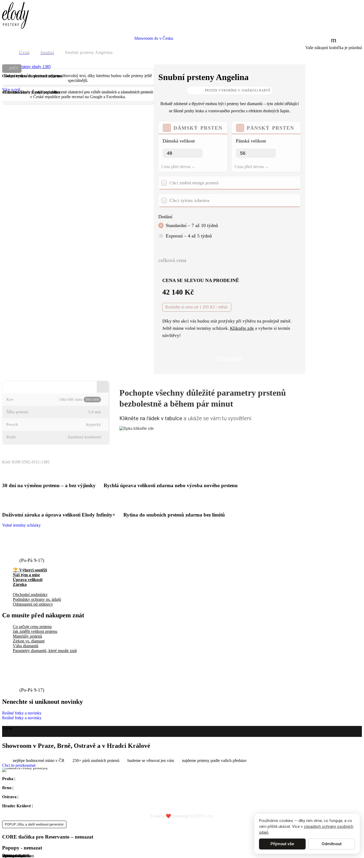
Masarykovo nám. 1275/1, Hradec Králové (70, 806)
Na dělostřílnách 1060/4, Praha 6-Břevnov (51, 778)
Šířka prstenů (17, 412)
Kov (10, 399)
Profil (10, 437)
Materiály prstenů (27, 636)
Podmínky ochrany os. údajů (37, 599)
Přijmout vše (282, 843)
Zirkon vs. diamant (29, 641)
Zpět (13, 68)
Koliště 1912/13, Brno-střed (37, 787)
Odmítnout (332, 843)
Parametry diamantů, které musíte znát (45, 650)
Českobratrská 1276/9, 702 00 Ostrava (51, 797)
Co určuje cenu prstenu (32, 626)
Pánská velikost (251, 141)
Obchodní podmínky (30, 594)
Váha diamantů (25, 646)
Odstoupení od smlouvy (33, 604)
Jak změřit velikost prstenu (35, 631)
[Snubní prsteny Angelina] (26, 66)
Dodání (165, 216)
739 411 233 (33, 554)
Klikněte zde (242, 328)
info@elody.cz (36, 544)
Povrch (12, 424)
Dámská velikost (179, 141)
